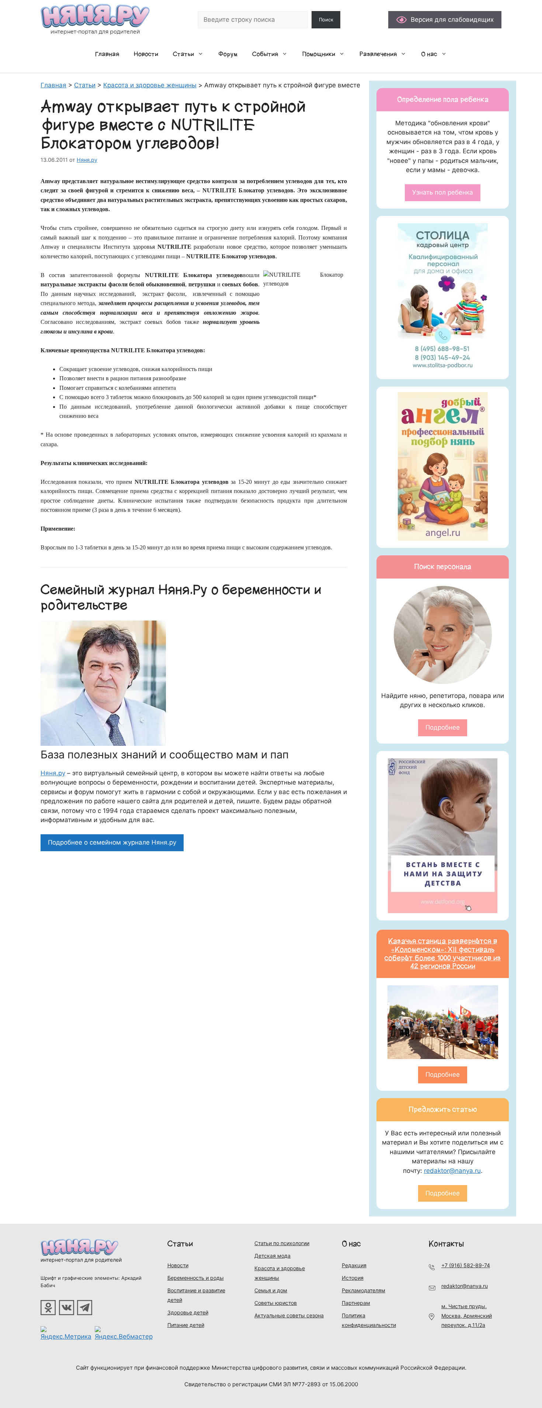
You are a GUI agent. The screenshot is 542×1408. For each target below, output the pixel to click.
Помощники (318, 54)
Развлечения (378, 54)
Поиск (326, 19)
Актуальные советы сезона (289, 1315)
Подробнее (442, 727)
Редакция (354, 1265)
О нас (429, 54)
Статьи (183, 54)
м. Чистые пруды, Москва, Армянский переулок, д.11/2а (466, 1315)
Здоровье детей (187, 1312)
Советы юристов (275, 1303)
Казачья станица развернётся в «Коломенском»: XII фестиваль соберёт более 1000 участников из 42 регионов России (443, 954)
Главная (107, 54)
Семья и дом (270, 1290)
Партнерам (356, 1303)
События (265, 54)
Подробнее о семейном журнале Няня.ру (112, 842)
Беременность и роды (195, 1278)
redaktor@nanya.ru (452, 1170)
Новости (146, 54)
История (353, 1278)
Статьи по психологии (281, 1243)
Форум (227, 54)
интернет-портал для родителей (81, 1260)
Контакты (446, 1243)
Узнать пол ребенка (442, 192)
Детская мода (272, 1255)
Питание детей (185, 1325)
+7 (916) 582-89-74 (465, 1265)
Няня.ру (53, 773)
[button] (202, 54)
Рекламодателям (363, 1290)
